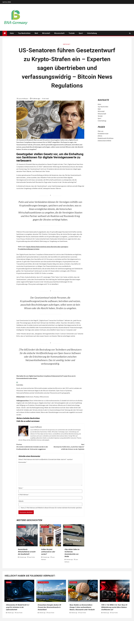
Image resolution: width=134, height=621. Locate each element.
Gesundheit (73, 582)
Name (20, 488)
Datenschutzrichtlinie (104, 140)
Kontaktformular (103, 133)
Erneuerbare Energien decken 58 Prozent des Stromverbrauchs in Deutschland (49, 607)
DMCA (100, 136)
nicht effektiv (34, 241)
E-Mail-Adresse (23, 494)
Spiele (103, 582)
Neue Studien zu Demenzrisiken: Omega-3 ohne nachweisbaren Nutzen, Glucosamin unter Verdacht (81, 607)
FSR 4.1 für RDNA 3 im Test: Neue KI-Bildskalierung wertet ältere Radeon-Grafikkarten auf (114, 607)
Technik (72, 33)
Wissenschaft (59, 33)
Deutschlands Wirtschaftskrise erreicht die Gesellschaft (26, 551)
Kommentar (22, 462)
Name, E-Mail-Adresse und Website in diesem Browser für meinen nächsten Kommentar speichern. (51, 508)
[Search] (130, 33)
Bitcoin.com (62, 405)
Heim (12, 33)
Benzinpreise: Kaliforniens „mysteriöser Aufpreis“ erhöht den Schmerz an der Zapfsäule (69, 446)
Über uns (100, 131)
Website (20, 501)
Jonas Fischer (32, 557)
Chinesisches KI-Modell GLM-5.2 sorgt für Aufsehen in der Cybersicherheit (17, 607)
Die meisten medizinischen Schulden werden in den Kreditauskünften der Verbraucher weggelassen (32, 446)
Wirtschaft (46, 33)
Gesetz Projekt (52, 164)
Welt (36, 33)
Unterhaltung (92, 33)
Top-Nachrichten (24, 33)
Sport (81, 33)
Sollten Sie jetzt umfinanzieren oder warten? (48, 551)
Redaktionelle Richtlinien (105, 138)
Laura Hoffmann (23, 98)
